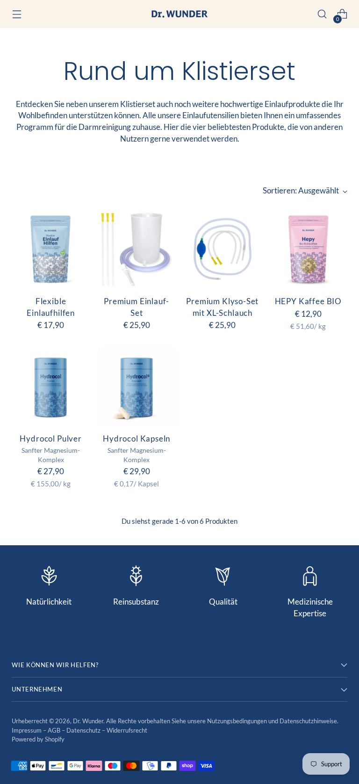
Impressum (27, 730)
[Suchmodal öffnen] (322, 14)
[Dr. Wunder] (179, 14)
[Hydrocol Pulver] (51, 387)
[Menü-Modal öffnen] (16, 14)
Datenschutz (84, 730)
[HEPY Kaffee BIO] (308, 249)
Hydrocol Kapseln (136, 438)
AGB (55, 730)
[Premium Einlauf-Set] (137, 249)
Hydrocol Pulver (50, 438)
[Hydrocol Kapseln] (137, 387)
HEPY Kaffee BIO (308, 301)
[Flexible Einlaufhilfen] (51, 249)
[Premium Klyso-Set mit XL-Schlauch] (223, 249)
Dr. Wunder (88, 721)
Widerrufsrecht (127, 730)
